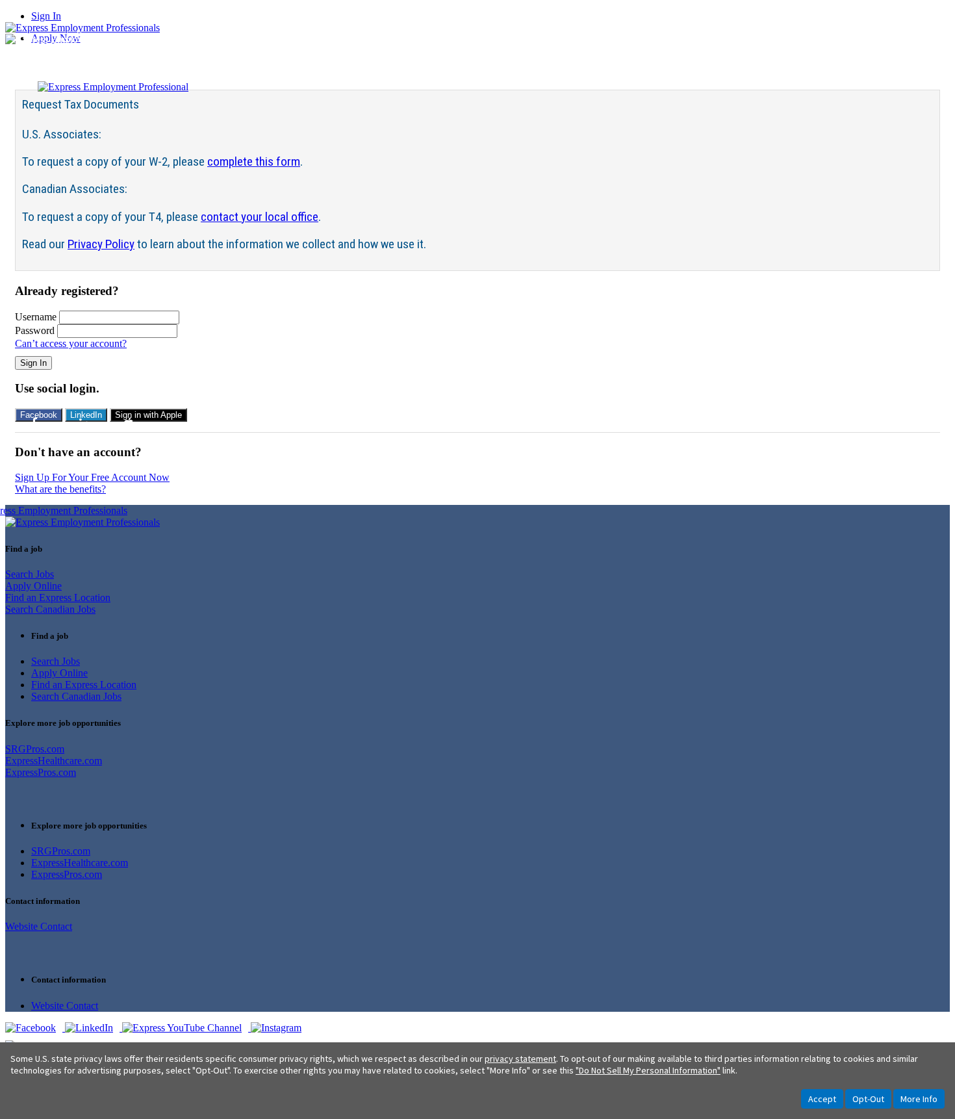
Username (36, 316)
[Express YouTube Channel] (186, 1027)
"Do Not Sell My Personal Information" (648, 1070)
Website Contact (38, 926)
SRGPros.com (34, 748)
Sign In (46, 15)
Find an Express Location (57, 597)
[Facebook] (35, 1027)
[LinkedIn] (93, 1027)
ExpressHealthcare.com (53, 760)
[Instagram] (279, 1027)
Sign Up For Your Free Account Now (92, 477)
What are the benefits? (60, 489)
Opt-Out (868, 1099)
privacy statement (520, 1058)
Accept (822, 1099)
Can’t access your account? (71, 343)
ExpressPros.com (40, 772)
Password (35, 330)
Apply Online (33, 585)
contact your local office (259, 216)
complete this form (253, 161)
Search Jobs (29, 574)
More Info (918, 1099)
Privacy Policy (101, 244)
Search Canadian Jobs (50, 609)
